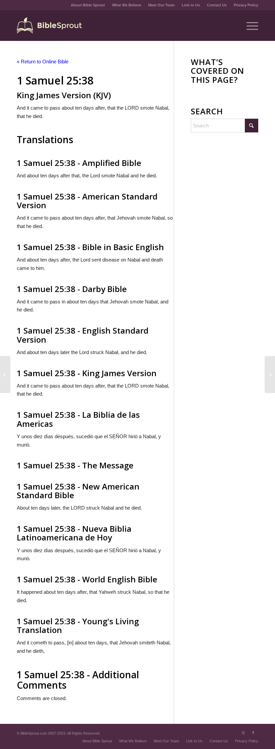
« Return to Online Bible (42, 61)
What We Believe (126, 5)
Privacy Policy (246, 5)
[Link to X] (243, 733)
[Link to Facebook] (253, 733)
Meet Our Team (161, 5)
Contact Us (217, 5)
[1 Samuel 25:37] (5, 374)
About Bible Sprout (88, 5)
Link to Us (191, 5)
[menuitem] (88, 5)
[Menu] (249, 25)
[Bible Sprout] (50, 25)
